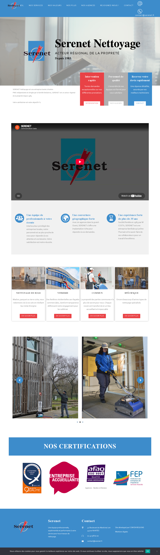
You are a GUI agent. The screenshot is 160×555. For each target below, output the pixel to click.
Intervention (92, 103)
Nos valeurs (116, 103)
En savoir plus (28, 316)
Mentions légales (121, 532)
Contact (140, 103)
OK (148, 551)
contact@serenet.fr (144, 15)
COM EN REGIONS (137, 528)
